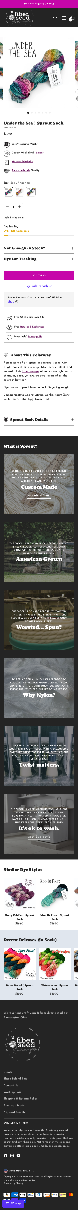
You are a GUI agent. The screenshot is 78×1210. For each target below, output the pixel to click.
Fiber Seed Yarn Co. (33, 1177)
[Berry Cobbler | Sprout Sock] (20, 894)
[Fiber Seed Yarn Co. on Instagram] (12, 1156)
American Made (21, 170)
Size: (17, 182)
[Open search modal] (55, 18)
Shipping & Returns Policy (20, 1098)
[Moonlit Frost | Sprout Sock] (55, 894)
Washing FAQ (12, 1092)
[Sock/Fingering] (8, 191)
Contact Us (11, 1085)
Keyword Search (14, 1112)
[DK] (19, 191)
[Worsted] (31, 191)
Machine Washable (22, 161)
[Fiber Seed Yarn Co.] (20, 18)
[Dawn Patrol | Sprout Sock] (20, 964)
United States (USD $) (19, 1171)
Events (8, 1072)
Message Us (35, 337)
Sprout (40, 153)
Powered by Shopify (13, 1183)
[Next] (72, 4)
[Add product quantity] (19, 207)
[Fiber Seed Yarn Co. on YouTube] (18, 1156)
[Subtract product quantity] (7, 207)
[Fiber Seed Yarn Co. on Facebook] (6, 1156)
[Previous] (6, 4)
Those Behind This (15, 1078)
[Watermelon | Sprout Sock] (55, 964)
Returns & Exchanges (32, 327)
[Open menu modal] (64, 18)
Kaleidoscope (30, 371)
